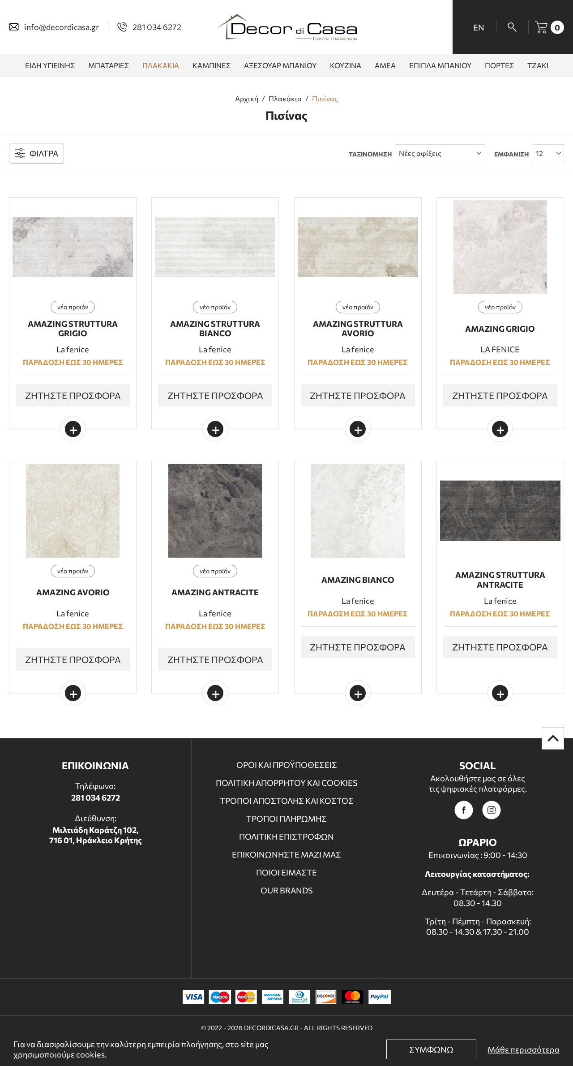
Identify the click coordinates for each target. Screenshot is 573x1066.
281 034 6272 (95, 797)
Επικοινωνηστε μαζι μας (286, 854)
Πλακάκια (285, 98)
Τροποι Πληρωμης (286, 819)
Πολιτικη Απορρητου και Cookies (287, 783)
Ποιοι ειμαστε (286, 872)
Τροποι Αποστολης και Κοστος (287, 801)
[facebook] (463, 810)
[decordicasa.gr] (286, 26)
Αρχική (246, 98)
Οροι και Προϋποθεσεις (286, 765)
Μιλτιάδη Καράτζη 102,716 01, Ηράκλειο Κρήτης (95, 835)
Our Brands (287, 890)
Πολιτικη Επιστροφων (286, 836)
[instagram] (491, 810)
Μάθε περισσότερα (523, 1049)
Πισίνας (325, 98)
